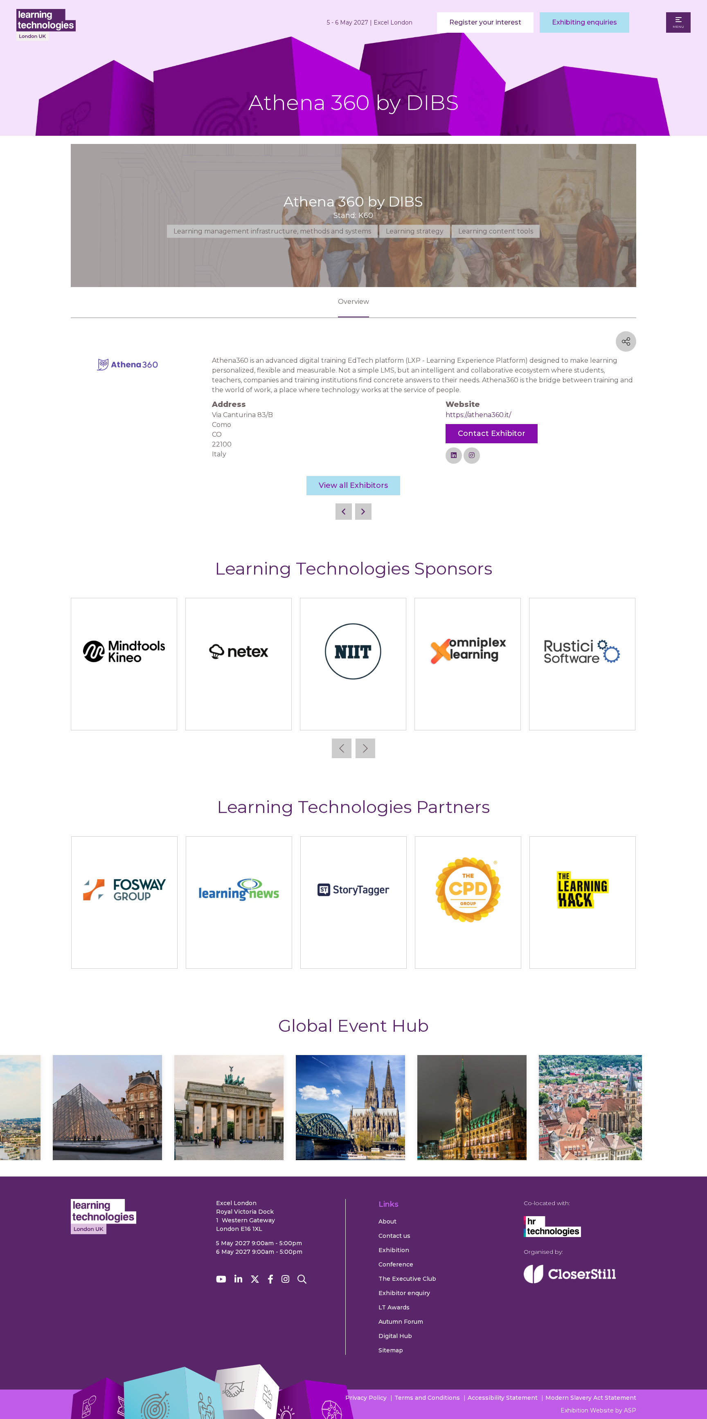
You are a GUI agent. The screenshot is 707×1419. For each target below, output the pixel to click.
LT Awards (394, 1307)
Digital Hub (395, 1336)
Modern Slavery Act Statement (590, 1397)
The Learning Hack (582, 954)
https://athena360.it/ (478, 415)
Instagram (285, 1279)
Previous (341, 748)
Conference (395, 1264)
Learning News (238, 954)
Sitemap (390, 1350)
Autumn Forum (400, 1321)
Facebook (270, 1279)
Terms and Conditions (427, 1397)
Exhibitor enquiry (404, 1293)
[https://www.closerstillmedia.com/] (570, 1281)
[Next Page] (363, 511)
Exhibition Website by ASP (598, 1410)
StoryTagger (353, 954)
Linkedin (238, 1279)
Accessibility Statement (503, 1397)
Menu (678, 27)
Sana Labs (124, 716)
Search (301, 1279)
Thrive (467, 716)
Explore (107, 1131)
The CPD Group (468, 954)
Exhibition (393, 1250)
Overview (353, 301)
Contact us (394, 1235)
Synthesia (239, 716)
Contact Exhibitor (491, 433)
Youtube (221, 1279)
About (387, 1221)
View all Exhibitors (353, 485)
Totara (582, 716)
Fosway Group (124, 954)
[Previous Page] (343, 511)
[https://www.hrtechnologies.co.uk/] (552, 1235)
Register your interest (485, 22)
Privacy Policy (366, 1397)
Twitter (254, 1279)
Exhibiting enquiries (584, 22)
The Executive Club (407, 1278)
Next (365, 748)
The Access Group (353, 716)
